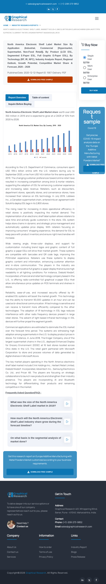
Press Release (78, 556)
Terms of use (45, 551)
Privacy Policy (46, 556)
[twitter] (53, 9)
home (5, 25)
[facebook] (57, 9)
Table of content (40, 97)
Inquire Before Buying (19, 104)
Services (11, 556)
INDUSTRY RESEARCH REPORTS (25, 25)
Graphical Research (36, 572)
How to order (45, 547)
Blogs (74, 551)
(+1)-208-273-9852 (69, 3)
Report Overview (17, 97)
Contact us (22, 526)
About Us (11, 547)
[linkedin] (49, 9)
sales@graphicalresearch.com (42, 3)
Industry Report (79, 547)
